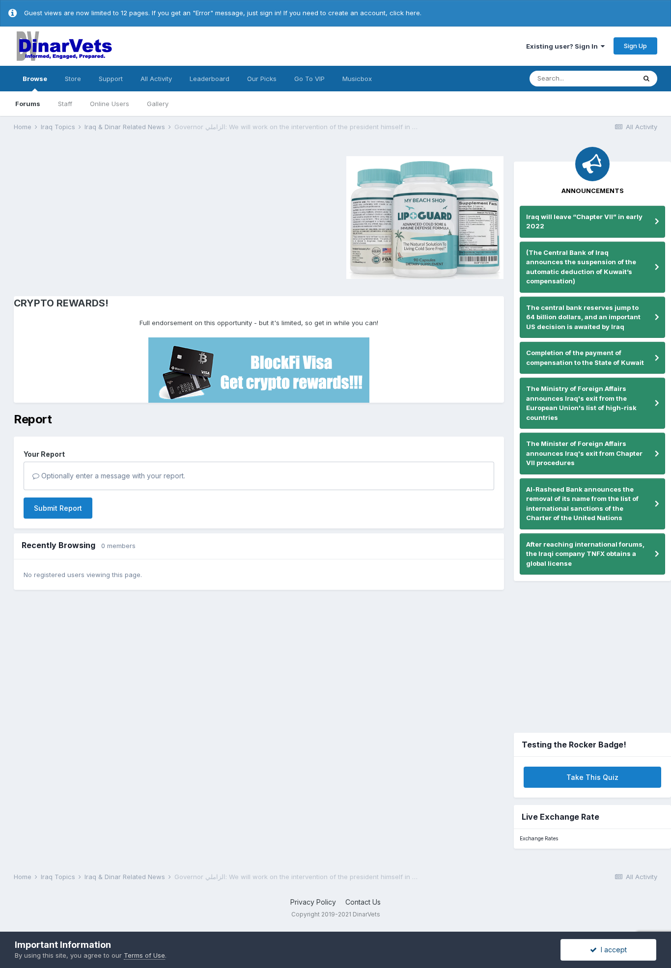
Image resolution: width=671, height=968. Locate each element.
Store (73, 79)
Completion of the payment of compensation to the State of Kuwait (585, 357)
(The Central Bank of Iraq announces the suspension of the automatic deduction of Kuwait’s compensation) (581, 267)
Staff (65, 104)
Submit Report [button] (58, 508)
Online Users (109, 104)
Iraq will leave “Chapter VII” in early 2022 (584, 221)
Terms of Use (144, 955)
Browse (35, 79)
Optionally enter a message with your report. (112, 475)
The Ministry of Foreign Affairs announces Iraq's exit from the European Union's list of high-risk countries (581, 403)
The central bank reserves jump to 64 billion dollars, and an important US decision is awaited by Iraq (583, 317)
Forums (27, 104)
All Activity (156, 79)
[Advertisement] (96, 216)
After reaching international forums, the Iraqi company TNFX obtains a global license (585, 553)
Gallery (157, 104)
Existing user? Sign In (563, 46)
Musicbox (357, 79)
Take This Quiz (592, 777)
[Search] (646, 78)
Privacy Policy (313, 902)
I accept (612, 949)
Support (111, 79)
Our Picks (262, 79)
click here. (405, 13)
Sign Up (635, 46)
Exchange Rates (539, 838)
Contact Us (363, 902)
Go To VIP (309, 79)
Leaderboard (209, 79)
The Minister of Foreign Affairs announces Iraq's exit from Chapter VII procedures (584, 453)
